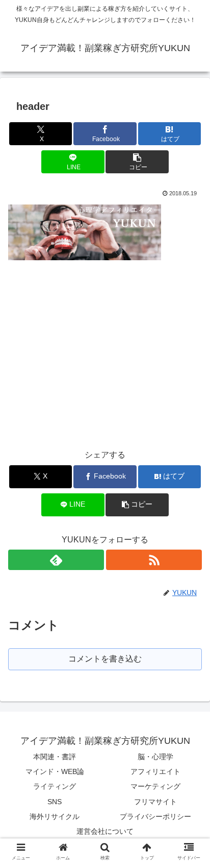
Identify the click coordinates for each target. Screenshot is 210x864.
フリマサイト (155, 802)
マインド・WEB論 (54, 771)
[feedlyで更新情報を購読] (56, 560)
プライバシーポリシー (155, 816)
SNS (54, 802)
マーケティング (155, 786)
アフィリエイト (155, 771)
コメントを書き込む (105, 658)
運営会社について (105, 831)
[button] (137, 161)
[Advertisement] (93, 346)
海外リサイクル (55, 816)
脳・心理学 (155, 757)
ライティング (54, 786)
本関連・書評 (54, 757)
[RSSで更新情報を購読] (154, 560)
